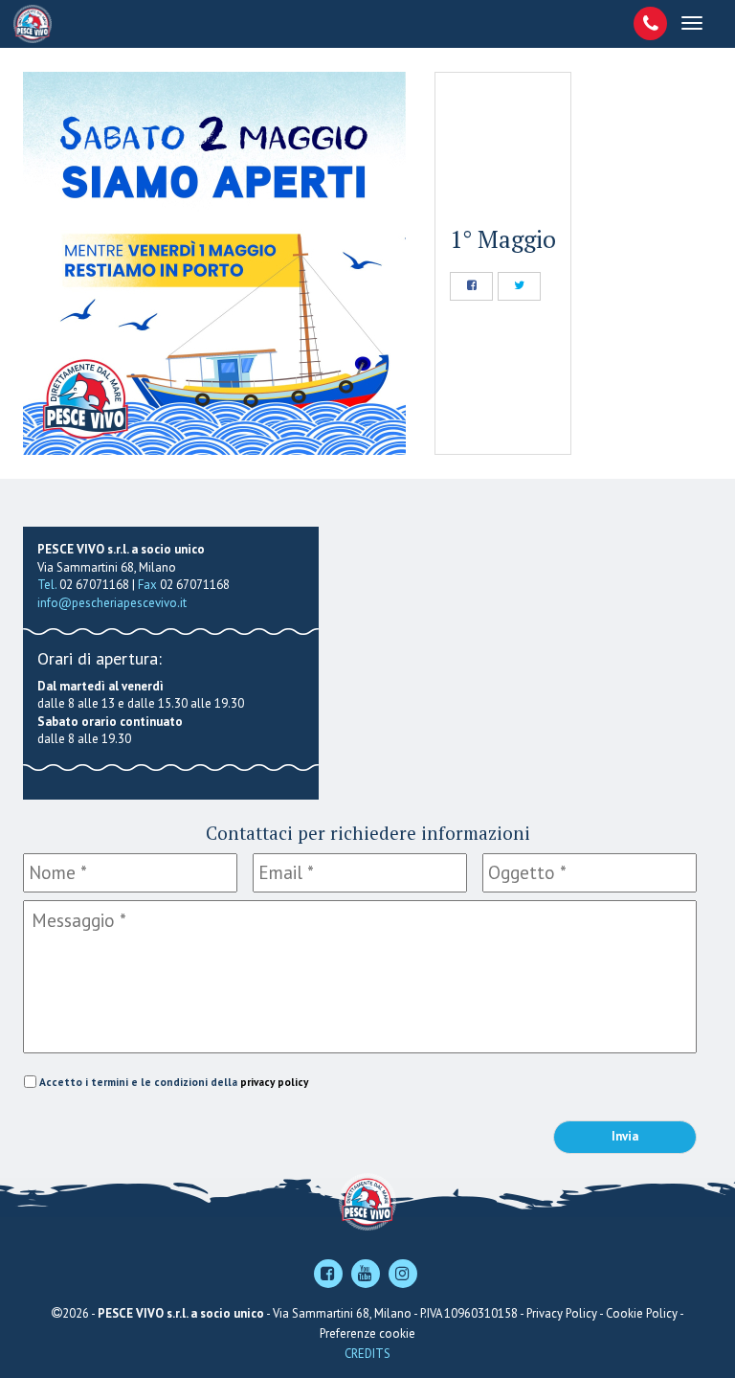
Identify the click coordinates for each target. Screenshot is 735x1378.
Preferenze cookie (367, 1333)
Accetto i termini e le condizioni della (173, 1081)
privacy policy (274, 1081)
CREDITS (367, 1353)
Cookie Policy (642, 1313)
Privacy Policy (561, 1313)
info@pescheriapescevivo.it (112, 603)
